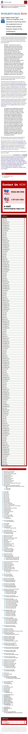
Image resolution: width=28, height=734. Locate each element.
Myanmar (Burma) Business (9, 537)
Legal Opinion (7, 530)
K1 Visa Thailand (7, 520)
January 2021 (5, 263)
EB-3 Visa (6, 496)
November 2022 (5, 225)
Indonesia (3, 161)
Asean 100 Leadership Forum (17, 156)
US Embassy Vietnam (8, 665)
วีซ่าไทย (5, 709)
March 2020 (5, 280)
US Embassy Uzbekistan (9, 664)
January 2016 (5, 360)
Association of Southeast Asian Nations (18, 84)
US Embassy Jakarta (10, 626)
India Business (7, 510)
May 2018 (4, 316)
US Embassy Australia (8, 583)
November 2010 (5, 430)
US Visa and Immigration (9, 676)
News (5, 540)
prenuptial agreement (8, 543)
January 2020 (5, 283)
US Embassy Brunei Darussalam (10, 589)
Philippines (3, 163)
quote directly (9, 41)
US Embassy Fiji (7, 610)
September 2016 (6, 346)
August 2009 (5, 456)
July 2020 (4, 273)
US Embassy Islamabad (10, 645)
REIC (21, 163)
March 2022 (5, 239)
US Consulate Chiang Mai (13, 678)
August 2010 (5, 435)
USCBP (7, 488)
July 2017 (4, 329)
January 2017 (5, 339)
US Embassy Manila (10, 651)
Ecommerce (6, 499)
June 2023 (4, 218)
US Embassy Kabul (9, 581)
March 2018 (5, 319)
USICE (7, 489)
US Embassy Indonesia (8, 625)
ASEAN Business (8, 167)
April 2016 (4, 355)
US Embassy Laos (7, 632)
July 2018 (4, 312)
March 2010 (5, 444)
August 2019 (5, 290)
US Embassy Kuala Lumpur (11, 634)
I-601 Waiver (6, 509)
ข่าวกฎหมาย (6, 690)
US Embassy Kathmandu (11, 640)
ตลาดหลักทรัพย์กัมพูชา (8, 694)
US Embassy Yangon (10, 593)
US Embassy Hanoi (9, 667)
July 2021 (4, 252)
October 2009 (5, 452)
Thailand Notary (7, 562)
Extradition (8, 683)
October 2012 (5, 404)
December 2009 (5, 449)
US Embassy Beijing (10, 607)
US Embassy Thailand (10, 677)
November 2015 (5, 363)
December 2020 (5, 264)
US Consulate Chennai (10, 618)
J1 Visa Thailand (7, 515)
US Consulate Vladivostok (11, 654)
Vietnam (20, 165)
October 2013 (5, 396)
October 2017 (5, 326)
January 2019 (5, 302)
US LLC (7, 571)
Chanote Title (20, 143)
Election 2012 (6, 502)
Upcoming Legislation (8, 568)
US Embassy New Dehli (10, 623)
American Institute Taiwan (9, 473)
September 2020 (6, 269)
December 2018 (5, 304)
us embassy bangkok (8, 584)
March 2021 (5, 259)
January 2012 (5, 411)
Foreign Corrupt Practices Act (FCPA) (11, 505)
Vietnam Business (7, 686)
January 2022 (5, 242)
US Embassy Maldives (8, 636)
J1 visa (5, 513)
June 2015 (4, 372)
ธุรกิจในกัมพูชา (6, 697)
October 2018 (5, 307)
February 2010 (5, 445)
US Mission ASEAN (9, 670)
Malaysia (20, 161)
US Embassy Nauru (10, 612)
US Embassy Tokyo (8, 662)
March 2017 (5, 336)
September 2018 (6, 309)
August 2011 (5, 415)
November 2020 (5, 266)
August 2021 (5, 251)
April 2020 (4, 278)
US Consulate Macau (10, 603)
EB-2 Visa (6, 495)
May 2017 (4, 333)
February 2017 (5, 338)
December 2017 (5, 322)
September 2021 (6, 249)
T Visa (5, 547)
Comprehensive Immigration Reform (11, 483)
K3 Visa (5, 523)
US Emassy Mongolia (8, 579)
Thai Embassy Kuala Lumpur (12, 557)
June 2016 (4, 351)
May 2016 (4, 353)
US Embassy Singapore (8, 656)
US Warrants (6, 682)
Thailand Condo (22, 167)
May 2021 (4, 256)
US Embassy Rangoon (10, 592)
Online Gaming (7, 541)
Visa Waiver (6, 688)
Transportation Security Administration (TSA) (15, 486)
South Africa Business (8, 546)
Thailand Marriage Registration (10, 561)
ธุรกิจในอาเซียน (7, 700)
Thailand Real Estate (13, 165)
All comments (5, 723)
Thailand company (7, 550)
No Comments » (4, 168)
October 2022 (5, 227)
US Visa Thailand (7, 681)
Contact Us (6, 177)
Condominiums (7, 102)
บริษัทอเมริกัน (6, 704)
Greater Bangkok (21, 160)
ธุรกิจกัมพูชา (6, 695)
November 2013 (5, 394)
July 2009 (4, 457)
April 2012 (4, 408)
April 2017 (4, 334)
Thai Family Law (7, 548)
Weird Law (6, 689)
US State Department (8, 669)
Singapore (24, 163)
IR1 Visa (5, 512)
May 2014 (4, 386)
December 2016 (5, 341)
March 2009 (5, 464)
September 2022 (6, 228)
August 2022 (5, 230)
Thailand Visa (6, 566)
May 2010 (4, 440)
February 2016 (5, 358)
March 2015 (5, 374)
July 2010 (4, 437)
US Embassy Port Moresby (11, 648)
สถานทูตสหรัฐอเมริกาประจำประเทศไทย (13, 712)
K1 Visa (5, 517)
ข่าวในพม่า (6, 691)
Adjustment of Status (8, 471)
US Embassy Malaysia (8, 633)
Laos (20, 85)
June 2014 (4, 384)
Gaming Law (6, 506)
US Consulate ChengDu (10, 599)
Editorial (5, 501)
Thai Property (9, 164)
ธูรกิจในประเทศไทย (7, 701)
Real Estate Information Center (12, 163)
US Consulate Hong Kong (11, 602)
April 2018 (4, 317)
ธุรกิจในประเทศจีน (7, 698)
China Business (7, 481)
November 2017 (5, 324)
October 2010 (5, 432)
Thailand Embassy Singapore (12, 559)
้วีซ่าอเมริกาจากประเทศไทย (9, 711)
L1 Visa (5, 524)
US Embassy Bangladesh (9, 586)
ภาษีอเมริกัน (6, 707)
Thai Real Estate (16, 164)
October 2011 (5, 413)
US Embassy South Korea (9, 659)
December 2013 (5, 392)
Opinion (5, 542)
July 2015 (4, 370)
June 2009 (4, 459)
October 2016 (5, 345)
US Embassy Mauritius (8, 637)
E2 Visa (5, 492)
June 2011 (4, 418)
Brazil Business (7, 479)
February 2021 (5, 261)
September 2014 (6, 379)
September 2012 (6, 406)
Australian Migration (8, 478)
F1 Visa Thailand (7, 503)
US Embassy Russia (8, 653)
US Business (6, 569)
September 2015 (6, 367)
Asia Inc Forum (19, 157)
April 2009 (4, 462)
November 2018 (5, 305)
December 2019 (5, 285)
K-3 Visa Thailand (7, 516)
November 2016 (5, 343)
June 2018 (4, 314)
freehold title (20, 142)
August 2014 (5, 380)
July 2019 (4, 292)
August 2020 (5, 271)
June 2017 (4, 331)
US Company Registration (11, 570)
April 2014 (4, 387)
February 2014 (5, 389)
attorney (23, 147)
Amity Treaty (8, 551)
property (3, 147)
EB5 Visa (5, 498)
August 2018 (5, 310)
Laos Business (7, 525)
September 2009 (6, 454)
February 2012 (5, 409)
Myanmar (25, 161)
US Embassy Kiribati (10, 611)
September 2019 (6, 288)
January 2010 (5, 447)
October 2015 (5, 365)
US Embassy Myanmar (10, 591)
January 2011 (5, 427)
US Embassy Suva (9, 613)
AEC (4, 156)
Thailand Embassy (7, 556)
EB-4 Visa (6, 497)
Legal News (6, 527)
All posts (4, 721)
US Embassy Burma (8, 590)
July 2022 (4, 232)
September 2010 (6, 433)
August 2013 (5, 399)
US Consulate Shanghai (10, 604)
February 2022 (5, 240)
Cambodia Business (8, 480)
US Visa (5, 675)
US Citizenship (7, 574)
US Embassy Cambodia (8, 595)
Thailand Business (7, 549)
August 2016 (5, 348)
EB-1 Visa (6, 494)
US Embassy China (8, 598)
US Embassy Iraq (7, 628)
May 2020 (4, 276)
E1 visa (5, 491)
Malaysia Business (7, 535)
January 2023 (5, 223)
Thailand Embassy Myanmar (11, 558)
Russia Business (7, 544)
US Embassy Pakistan (8, 644)
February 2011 (5, 425)
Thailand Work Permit (8, 567)
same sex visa (8, 533)
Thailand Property (4, 165)
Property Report (14, 104)
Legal (7, 152)
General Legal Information (9, 508)
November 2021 (5, 246)
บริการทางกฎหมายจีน (8, 702)
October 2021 (5, 247)
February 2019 (5, 300)
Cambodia (9, 160)
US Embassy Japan (8, 629)
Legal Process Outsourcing (9, 531)
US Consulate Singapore (11, 657)
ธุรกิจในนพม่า (8, 692)
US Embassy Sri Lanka (8, 660)
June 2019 (4, 293)
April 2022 (4, 237)
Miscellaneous (7, 536)
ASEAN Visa (13, 157)
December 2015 (5, 362)
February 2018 (5, 321)
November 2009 (5, 450)
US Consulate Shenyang (11, 605)
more (25, 154)
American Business (8, 472)
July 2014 (4, 382)
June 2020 (4, 275)
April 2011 (4, 421)
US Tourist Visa (7, 674)
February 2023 (5, 222)
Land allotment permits (10, 161)
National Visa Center (8, 539)
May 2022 (4, 235)
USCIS (5, 685)
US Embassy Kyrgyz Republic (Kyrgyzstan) (12, 631)
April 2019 (4, 297)
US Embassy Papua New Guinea (10, 647)
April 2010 (4, 442)
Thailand (13, 87)
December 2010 (5, 428)
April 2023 (4, 220)
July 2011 (4, 416)
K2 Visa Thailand (9, 521)
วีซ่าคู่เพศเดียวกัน (7, 708)
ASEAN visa (3, 91)
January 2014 (5, 391)
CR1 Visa (5, 484)
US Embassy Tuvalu (10, 615)
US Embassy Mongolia (8, 638)
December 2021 (5, 244)
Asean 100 (8, 156)
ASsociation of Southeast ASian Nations (12, 158)
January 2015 (5, 375)
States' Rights (8, 576)
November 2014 (5, 377)
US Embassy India (7, 617)
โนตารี (5, 710)
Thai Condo (3, 164)
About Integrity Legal (8, 176)
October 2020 (5, 268)
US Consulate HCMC (8, 578)
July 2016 (4, 350)
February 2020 (5, 281)
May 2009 (4, 461)
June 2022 (4, 234)
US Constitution (7, 575)
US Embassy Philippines (9, 650)
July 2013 (4, 401)
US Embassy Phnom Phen (11, 596)
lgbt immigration (7, 532)
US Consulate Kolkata (10, 621)
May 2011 (4, 420)
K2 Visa (7, 518)
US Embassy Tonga (10, 614)
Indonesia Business (8, 511)
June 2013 (4, 403)
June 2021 (4, 254)
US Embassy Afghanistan (9, 580)
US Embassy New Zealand (9, 643)
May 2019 (4, 295)
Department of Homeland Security (11, 485)
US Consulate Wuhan (10, 606)
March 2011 (5, 423)
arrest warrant (6, 474)
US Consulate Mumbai (10, 622)
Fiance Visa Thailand (8, 504)
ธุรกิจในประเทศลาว (7, 699)
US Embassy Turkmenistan (9, 663)
